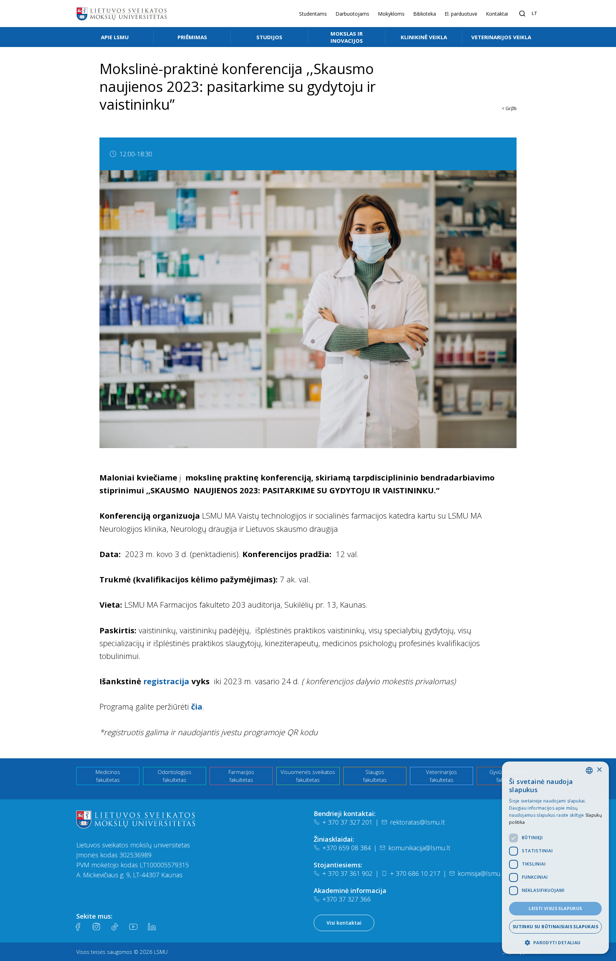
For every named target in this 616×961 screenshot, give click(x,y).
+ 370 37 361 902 (347, 873)
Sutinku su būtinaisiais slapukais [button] (555, 927)
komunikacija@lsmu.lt (419, 847)
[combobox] (589, 770)
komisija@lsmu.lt (481, 873)
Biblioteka (424, 13)
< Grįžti (509, 108)
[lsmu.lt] (121, 13)
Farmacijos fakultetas (241, 776)
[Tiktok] (115, 927)
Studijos (269, 37)
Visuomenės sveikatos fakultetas (308, 776)
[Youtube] (133, 927)
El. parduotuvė (461, 13)
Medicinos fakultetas (108, 776)
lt (534, 13)
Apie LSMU (115, 37)
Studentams (313, 13)
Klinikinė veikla (424, 37)
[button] (555, 942)
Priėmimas (192, 37)
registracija (166, 681)
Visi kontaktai (344, 922)
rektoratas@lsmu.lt (417, 822)
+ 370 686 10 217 (415, 873)
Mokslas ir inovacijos (346, 37)
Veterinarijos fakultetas (441, 776)
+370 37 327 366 (346, 899)
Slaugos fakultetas (375, 776)
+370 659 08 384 (346, 847)
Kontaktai (497, 13)
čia (196, 706)
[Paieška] (522, 13)
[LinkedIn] (152, 927)
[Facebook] (77, 927)
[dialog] (555, 858)
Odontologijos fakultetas (174, 776)
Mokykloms (391, 13)
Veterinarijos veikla (501, 37)
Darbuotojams (352, 13)
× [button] (599, 770)
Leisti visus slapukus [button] (555, 908)
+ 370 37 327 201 (347, 822)
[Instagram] (96, 927)
